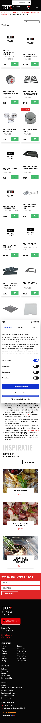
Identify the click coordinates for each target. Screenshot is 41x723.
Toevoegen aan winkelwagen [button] (14, 64)
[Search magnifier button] (29, 2)
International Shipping (7, 690)
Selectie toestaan (20, 393)
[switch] (36, 366)
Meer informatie (30, 462)
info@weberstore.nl (33, 430)
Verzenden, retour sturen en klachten (11, 688)
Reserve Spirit (6, 15)
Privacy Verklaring (6, 698)
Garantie (3, 685)
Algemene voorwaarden (7, 695)
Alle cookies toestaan (20, 386)
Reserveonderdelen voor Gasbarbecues (28, 12)
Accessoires (4, 671)
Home (3, 12)
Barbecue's (4, 669)
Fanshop (3, 673)
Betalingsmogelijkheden (8, 693)
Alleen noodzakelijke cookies (20, 399)
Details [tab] (20, 327)
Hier (28, 414)
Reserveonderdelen (11, 12)
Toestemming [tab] (7, 327)
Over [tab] (33, 327)
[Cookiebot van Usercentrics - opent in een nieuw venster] (30, 322)
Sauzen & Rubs (5, 676)
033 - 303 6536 (5, 637)
